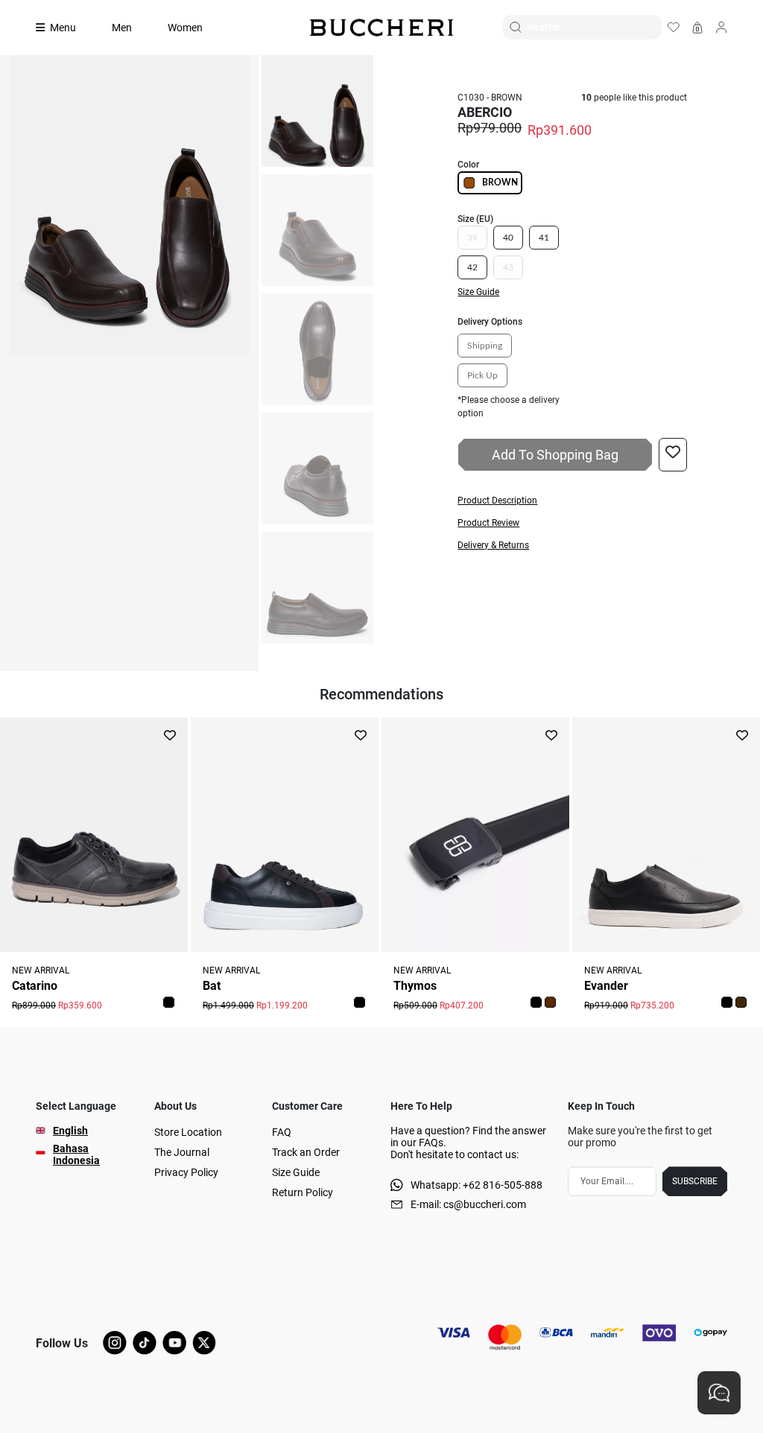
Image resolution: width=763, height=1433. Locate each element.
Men (122, 28)
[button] (572, 500)
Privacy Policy (186, 1172)
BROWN (500, 182)
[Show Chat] (719, 1392)
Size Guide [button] (478, 292)
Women (185, 28)
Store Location (188, 1132)
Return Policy (302, 1192)
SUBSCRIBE (695, 1181)
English (70, 1131)
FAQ (281, 1132)
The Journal (181, 1152)
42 (472, 267)
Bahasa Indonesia (76, 1154)
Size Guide (296, 1172)
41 (544, 237)
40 (508, 237)
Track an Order (306, 1152)
